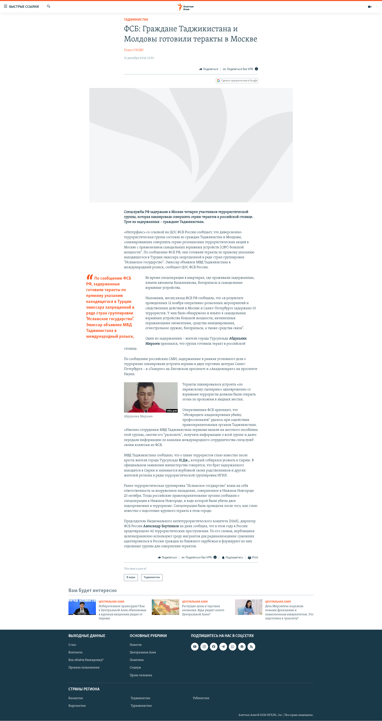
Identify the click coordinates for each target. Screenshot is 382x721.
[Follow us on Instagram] (204, 647)
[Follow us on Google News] (242, 647)
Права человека (141, 675)
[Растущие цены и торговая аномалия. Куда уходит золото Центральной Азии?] (165, 607)
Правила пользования (83, 667)
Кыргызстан (77, 705)
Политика (137, 660)
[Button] (208, 69)
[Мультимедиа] (370, 7)
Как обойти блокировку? (85, 660)
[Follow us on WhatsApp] (232, 647)
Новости (136, 645)
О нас (72, 645)
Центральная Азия (111, 601)
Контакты (75, 652)
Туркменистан (141, 705)
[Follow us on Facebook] (213, 647)
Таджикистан (136, 20)
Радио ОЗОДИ (133, 50)
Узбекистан (201, 698)
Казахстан (75, 698)
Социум (135, 667)
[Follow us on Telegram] (223, 647)
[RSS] (251, 647)
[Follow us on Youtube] (195, 647)
